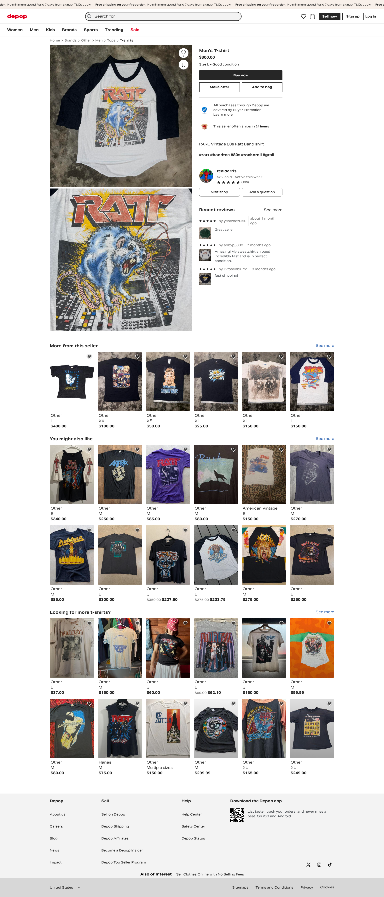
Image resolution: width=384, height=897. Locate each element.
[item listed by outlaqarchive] (216, 648)
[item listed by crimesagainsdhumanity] (72, 648)
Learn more (223, 115)
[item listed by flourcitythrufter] (120, 474)
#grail (268, 155)
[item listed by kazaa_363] (264, 728)
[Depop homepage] (17, 16)
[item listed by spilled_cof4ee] (216, 728)
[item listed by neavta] (72, 555)
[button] (249, 182)
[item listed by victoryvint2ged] (264, 555)
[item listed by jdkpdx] (72, 474)
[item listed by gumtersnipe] (264, 648)
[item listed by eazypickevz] (120, 555)
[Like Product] (89, 357)
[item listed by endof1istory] (168, 555)
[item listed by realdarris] (72, 381)
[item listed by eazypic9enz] (312, 555)
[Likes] (303, 16)
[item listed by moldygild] (264, 474)
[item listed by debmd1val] (72, 728)
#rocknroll (252, 155)
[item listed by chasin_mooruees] (120, 728)
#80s (236, 155)
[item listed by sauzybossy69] (120, 648)
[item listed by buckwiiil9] (312, 648)
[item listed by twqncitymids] (312, 728)
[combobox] (163, 16)
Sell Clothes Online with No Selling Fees (210, 874)
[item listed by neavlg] (168, 474)
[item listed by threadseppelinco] (168, 728)
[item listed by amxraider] (216, 474)
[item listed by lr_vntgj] (216, 555)
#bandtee (220, 155)
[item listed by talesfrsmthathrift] (312, 474)
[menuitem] (15, 30)
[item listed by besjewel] (168, 648)
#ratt (204, 155)
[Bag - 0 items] (312, 16)
